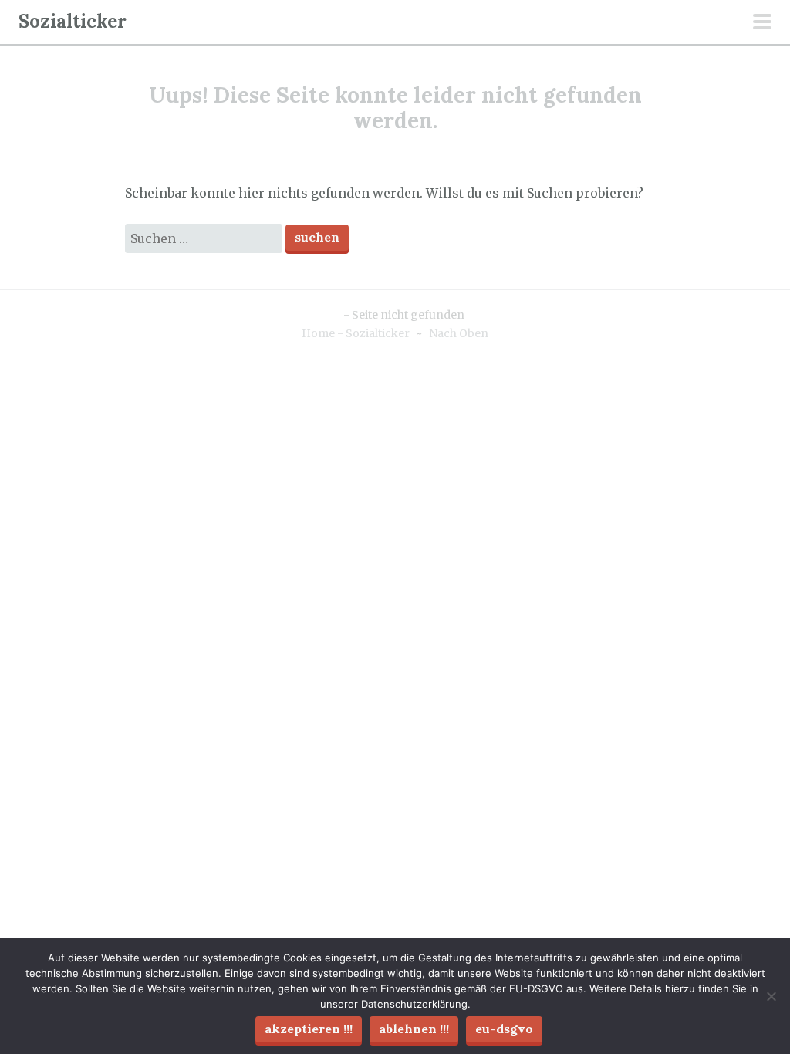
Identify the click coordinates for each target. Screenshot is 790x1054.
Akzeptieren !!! (309, 1028)
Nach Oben (458, 333)
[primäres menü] (762, 23)
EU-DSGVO (504, 1028)
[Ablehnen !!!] (770, 996)
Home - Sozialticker (356, 333)
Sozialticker (73, 21)
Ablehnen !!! (414, 1028)
